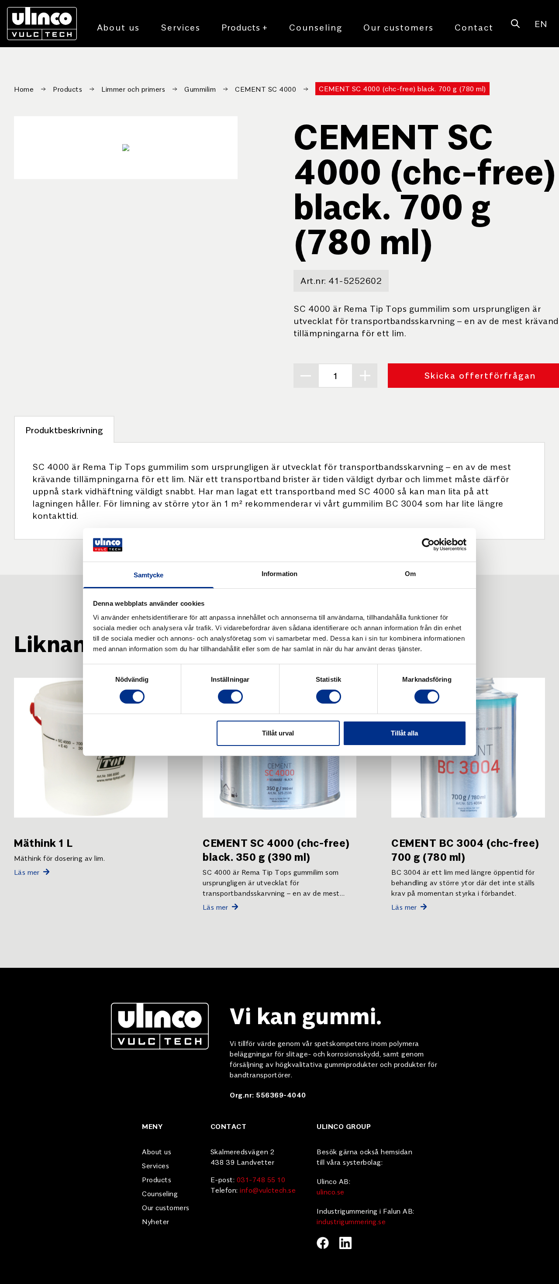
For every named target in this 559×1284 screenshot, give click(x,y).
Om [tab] (410, 573)
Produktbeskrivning (64, 429)
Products (244, 27)
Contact (474, 27)
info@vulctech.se (268, 1189)
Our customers (398, 27)
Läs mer (27, 872)
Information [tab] (279, 573)
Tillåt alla (404, 733)
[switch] (230, 697)
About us (118, 27)
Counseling (315, 27)
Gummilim (200, 88)
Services (180, 27)
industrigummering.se (351, 1221)
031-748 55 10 (261, 1179)
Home (24, 88)
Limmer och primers (133, 88)
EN (541, 23)
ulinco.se (331, 1191)
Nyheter (155, 1221)
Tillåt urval (278, 733)
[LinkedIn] (345, 1243)
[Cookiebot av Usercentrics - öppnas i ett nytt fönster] (428, 544)
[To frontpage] (42, 23)
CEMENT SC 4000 (265, 88)
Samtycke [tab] (149, 575)
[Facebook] (323, 1243)
